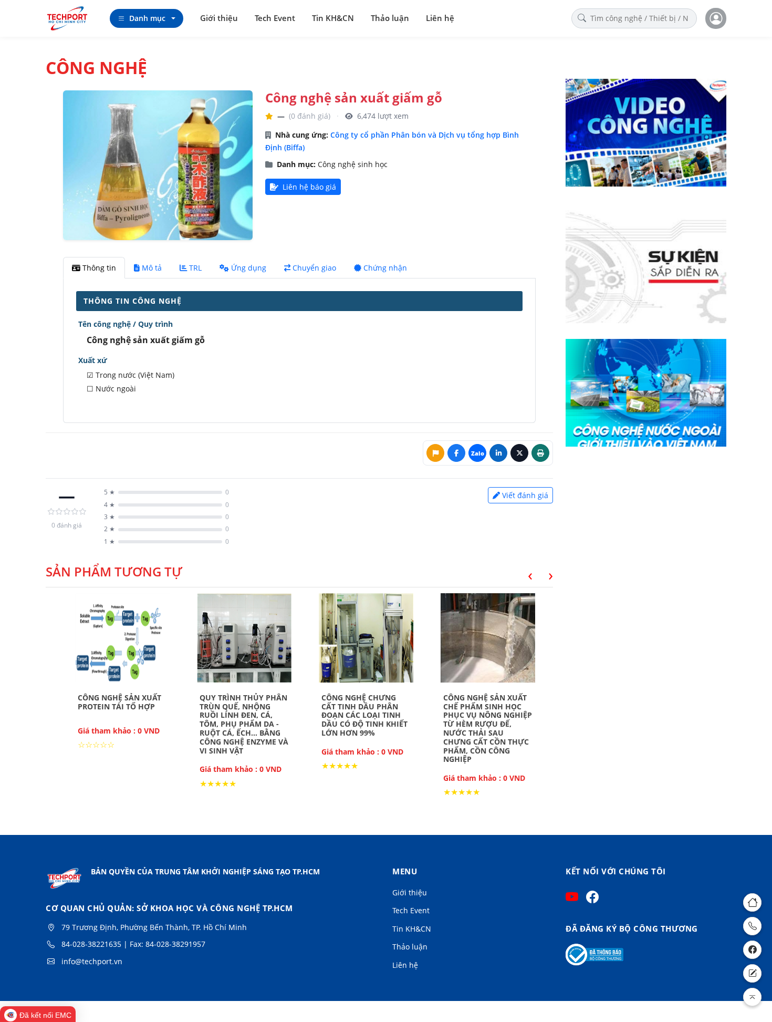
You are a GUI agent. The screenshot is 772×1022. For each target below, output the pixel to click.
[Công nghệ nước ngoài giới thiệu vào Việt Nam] (646, 399)
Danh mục (147, 18)
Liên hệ (440, 18)
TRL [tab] (195, 268)
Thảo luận (390, 18)
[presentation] (522, 574)
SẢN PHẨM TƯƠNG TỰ (114, 571)
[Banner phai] (646, 269)
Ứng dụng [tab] (248, 268)
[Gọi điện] (752, 926)
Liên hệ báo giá (308, 187)
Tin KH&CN (333, 18)
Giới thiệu (219, 18)
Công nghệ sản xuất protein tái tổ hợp (119, 702)
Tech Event (275, 18)
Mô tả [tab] (152, 268)
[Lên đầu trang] (752, 997)
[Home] (752, 902)
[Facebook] (752, 950)
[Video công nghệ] (646, 140)
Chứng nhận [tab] (385, 268)
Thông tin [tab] (99, 268)
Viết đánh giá (525, 495)
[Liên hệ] (752, 973)
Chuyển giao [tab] (314, 268)
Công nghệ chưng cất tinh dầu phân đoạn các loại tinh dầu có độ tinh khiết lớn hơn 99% (364, 715)
